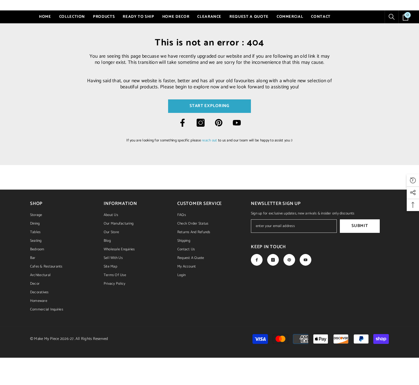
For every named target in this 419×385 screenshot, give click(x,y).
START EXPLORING (209, 106)
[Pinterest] (218, 122)
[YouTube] (237, 122)
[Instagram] (200, 122)
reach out (209, 140)
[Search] (391, 17)
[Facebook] (182, 122)
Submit (360, 225)
